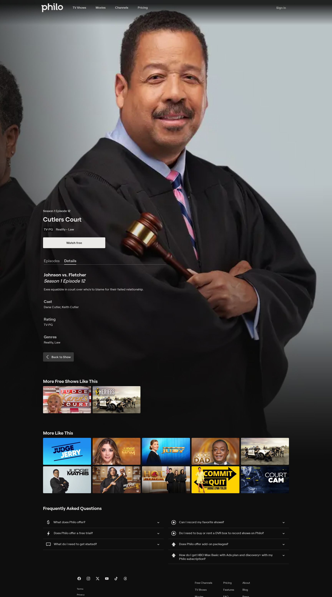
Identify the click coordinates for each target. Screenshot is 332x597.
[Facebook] (79, 578)
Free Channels (203, 582)
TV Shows (79, 7)
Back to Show (61, 357)
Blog (245, 589)
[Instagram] (88, 578)
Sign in (281, 8)
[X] (97, 578)
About (246, 582)
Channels (121, 7)
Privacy (81, 594)
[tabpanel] (166, 308)
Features (228, 589)
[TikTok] (116, 578)
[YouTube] (107, 578)
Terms (80, 588)
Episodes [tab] (52, 260)
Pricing (143, 7)
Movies (100, 7)
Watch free (74, 243)
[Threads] (125, 578)
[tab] (70, 261)
